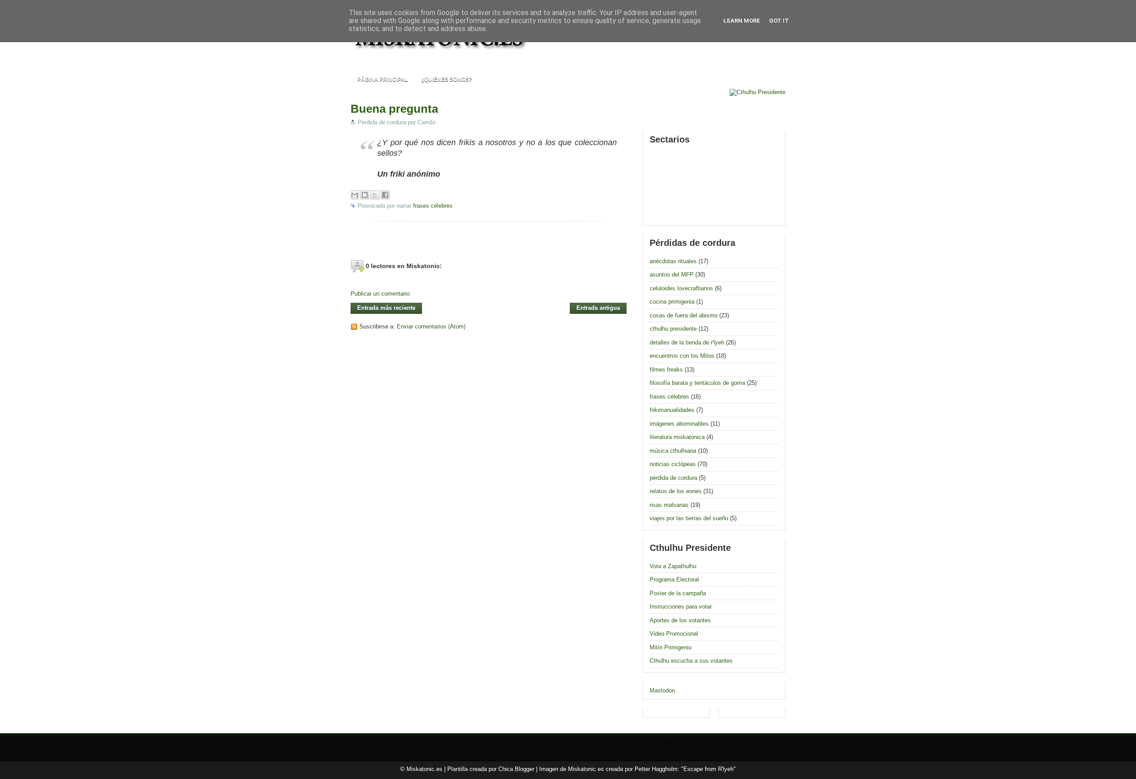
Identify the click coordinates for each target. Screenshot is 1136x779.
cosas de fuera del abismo (684, 315)
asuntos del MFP (672, 274)
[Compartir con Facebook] (385, 194)
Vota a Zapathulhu (673, 566)
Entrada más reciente (386, 307)
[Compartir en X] (375, 194)
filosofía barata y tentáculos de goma (697, 383)
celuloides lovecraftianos (681, 288)
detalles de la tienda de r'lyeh (687, 342)
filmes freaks (666, 369)
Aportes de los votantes (680, 620)
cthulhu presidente (673, 328)
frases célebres (433, 205)
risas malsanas (669, 505)
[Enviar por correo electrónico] (354, 194)
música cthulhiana (673, 450)
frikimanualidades (672, 410)
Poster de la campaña (678, 593)
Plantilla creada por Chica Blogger (490, 769)
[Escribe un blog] (364, 194)
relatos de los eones (676, 491)
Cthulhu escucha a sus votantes (691, 660)
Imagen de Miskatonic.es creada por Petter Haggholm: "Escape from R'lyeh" (637, 769)
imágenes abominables (679, 423)
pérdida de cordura (673, 478)
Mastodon (662, 690)
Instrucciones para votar (681, 606)
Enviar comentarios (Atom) (431, 326)
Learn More (741, 20)
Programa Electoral (674, 579)
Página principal (382, 79)
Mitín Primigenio (670, 647)
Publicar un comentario (380, 293)
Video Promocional (674, 633)
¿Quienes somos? (446, 79)
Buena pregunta (394, 108)
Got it (779, 20)
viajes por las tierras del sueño (689, 518)
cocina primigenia (672, 301)
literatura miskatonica (677, 437)
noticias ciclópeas (673, 464)
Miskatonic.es (424, 769)
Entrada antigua (598, 307)
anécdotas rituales (673, 261)
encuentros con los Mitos (682, 355)
